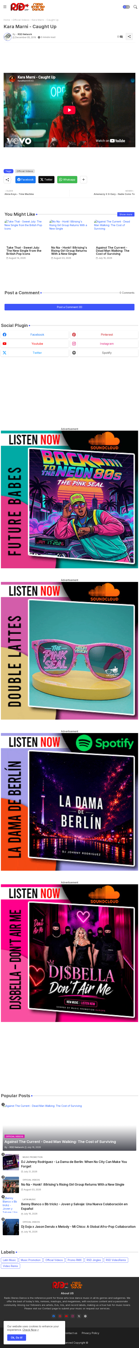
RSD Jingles (94, 1260)
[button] (126, 7)
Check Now (29, 1329)
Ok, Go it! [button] (16, 1337)
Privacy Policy (90, 1333)
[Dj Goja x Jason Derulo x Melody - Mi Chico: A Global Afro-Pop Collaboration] (11, 1227)
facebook (37, 334)
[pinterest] (60, 1316)
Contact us (70, 1333)
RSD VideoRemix (116, 1260)
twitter (37, 353)
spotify (107, 353)
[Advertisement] (69, 53)
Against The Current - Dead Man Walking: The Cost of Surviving (112, 250)
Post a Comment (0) (69, 307)
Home (7, 19)
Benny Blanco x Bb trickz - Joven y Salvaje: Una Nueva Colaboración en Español (74, 1206)
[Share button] (83, 179)
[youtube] (66, 1316)
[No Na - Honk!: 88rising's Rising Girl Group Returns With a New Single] (11, 1185)
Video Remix (10, 1266)
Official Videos (21, 19)
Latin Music (9, 1260)
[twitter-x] (79, 1316)
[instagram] (72, 1316)
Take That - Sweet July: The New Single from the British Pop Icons (23, 250)
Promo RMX (75, 1260)
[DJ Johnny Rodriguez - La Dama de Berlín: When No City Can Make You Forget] (11, 1162)
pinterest (107, 334)
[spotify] (85, 1316)
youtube (37, 343)
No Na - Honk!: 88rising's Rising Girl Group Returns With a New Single (69, 250)
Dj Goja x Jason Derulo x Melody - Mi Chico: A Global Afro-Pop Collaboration (78, 1226)
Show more (125, 214)
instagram (107, 343)
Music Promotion (31, 1260)
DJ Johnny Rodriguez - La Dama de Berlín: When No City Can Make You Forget (74, 1164)
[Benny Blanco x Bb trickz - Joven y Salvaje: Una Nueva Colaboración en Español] (11, 1204)
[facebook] (53, 1316)
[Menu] (5, 7)
